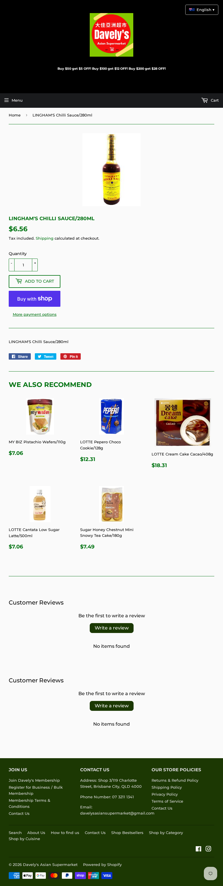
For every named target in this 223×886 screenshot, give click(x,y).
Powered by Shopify (102, 864)
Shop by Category (166, 832)
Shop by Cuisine (24, 838)
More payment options (35, 314)
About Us (36, 832)
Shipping (44, 238)
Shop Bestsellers (127, 832)
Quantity (18, 253)
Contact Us (19, 813)
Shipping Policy (167, 787)
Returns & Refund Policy (175, 780)
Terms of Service (167, 801)
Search (15, 832)
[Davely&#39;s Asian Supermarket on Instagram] (208, 849)
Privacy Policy (165, 794)
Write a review (112, 628)
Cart (214, 100)
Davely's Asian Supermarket (50, 864)
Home (15, 115)
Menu (17, 100)
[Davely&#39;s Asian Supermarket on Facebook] (198, 849)
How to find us (65, 832)
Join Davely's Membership (34, 780)
